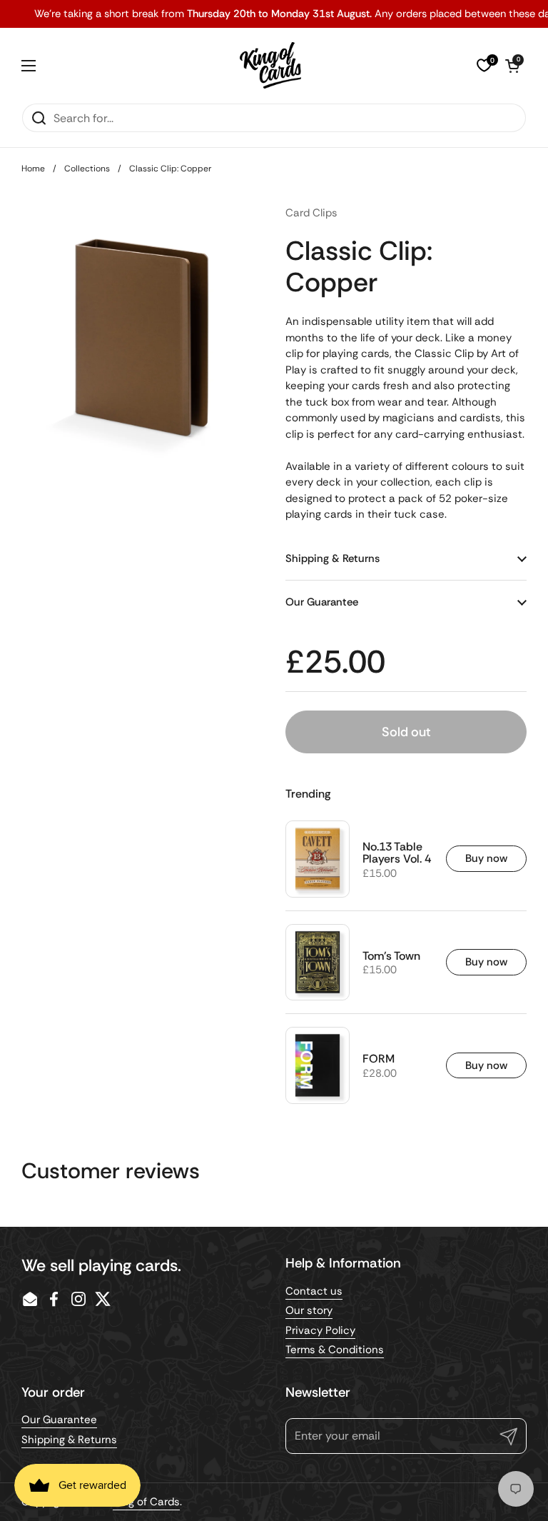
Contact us (313, 1291)
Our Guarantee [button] (321, 602)
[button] (512, 65)
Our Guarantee (59, 1419)
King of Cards (146, 1502)
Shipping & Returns (69, 1439)
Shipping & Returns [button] (332, 558)
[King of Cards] (271, 65)
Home (33, 168)
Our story (309, 1310)
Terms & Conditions (334, 1349)
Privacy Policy (320, 1330)
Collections (87, 168)
